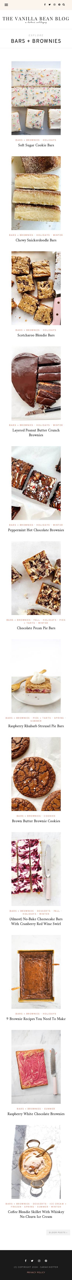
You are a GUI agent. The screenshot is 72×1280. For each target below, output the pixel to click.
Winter (58, 235)
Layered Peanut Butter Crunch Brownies (36, 433)
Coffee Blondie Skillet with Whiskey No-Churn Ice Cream (36, 1214)
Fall (37, 620)
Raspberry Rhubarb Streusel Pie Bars (36, 726)
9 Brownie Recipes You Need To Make (36, 1019)
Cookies (50, 816)
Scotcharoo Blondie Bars (36, 335)
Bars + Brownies (28, 140)
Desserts (44, 911)
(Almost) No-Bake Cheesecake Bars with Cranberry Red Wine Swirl (36, 921)
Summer (36, 721)
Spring (59, 718)
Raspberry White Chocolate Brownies (36, 1114)
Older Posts (57, 1232)
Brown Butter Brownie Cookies (36, 821)
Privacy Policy (36, 1272)
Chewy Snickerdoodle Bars (36, 240)
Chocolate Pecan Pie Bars (36, 628)
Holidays (49, 140)
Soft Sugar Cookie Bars (36, 145)
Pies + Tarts (42, 718)
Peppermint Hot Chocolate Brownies (36, 530)
